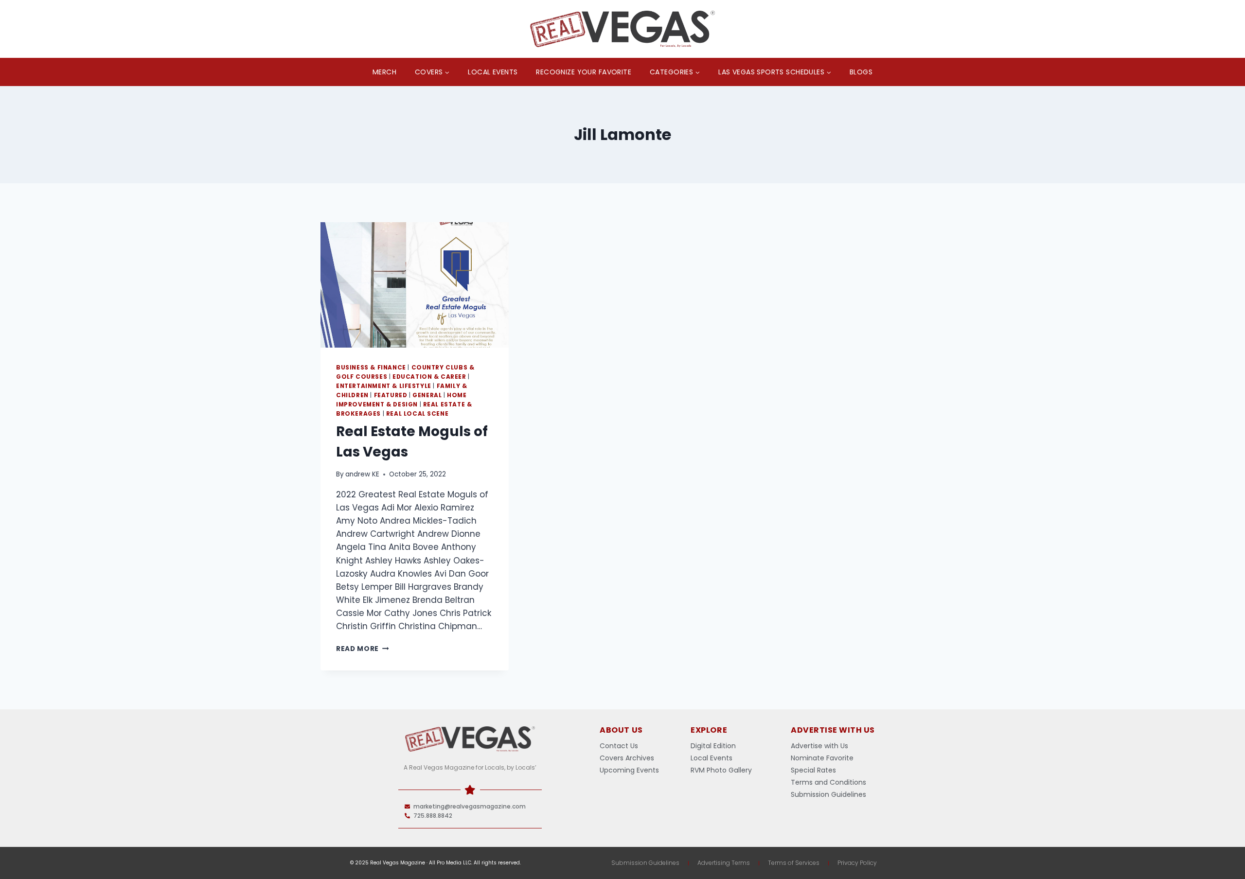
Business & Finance (371, 367)
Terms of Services (793, 863)
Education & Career (429, 377)
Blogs (861, 72)
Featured (391, 395)
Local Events (492, 72)
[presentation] (414, 285)
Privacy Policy (857, 863)
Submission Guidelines (645, 863)
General (427, 395)
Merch (384, 72)
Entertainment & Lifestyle (383, 386)
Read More (362, 648)
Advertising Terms (723, 863)
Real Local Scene (417, 414)
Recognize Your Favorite (583, 72)
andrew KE (362, 474)
